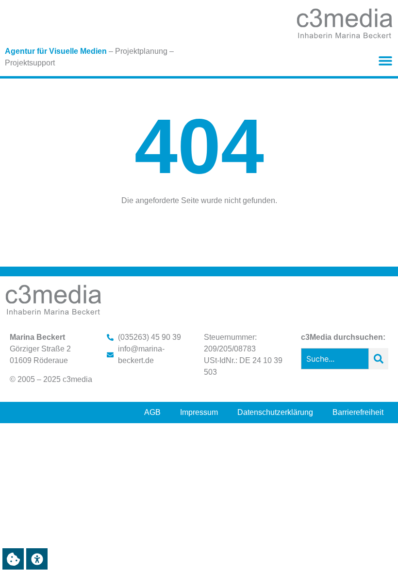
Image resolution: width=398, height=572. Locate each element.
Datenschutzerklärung (275, 412)
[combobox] (335, 358)
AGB (152, 412)
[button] (385, 61)
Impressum (199, 412)
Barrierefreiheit (357, 412)
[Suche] (378, 358)
